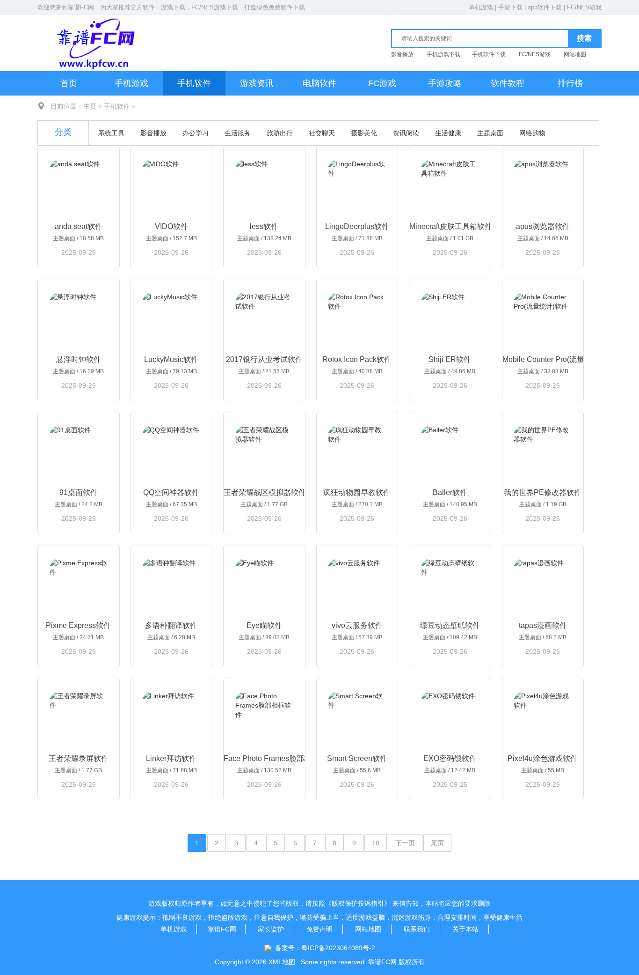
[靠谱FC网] (93, 43)
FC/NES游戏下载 (214, 7)
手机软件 (194, 83)
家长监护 (271, 929)
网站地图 (575, 54)
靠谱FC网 (81, 7)
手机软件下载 (489, 54)
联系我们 (417, 929)
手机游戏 (131, 83)
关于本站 (465, 929)
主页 (89, 106)
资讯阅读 (406, 133)
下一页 (405, 843)
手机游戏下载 (443, 54)
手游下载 (510, 7)
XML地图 (282, 962)
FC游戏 (382, 83)
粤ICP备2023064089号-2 (338, 948)
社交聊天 (322, 133)
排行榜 (570, 83)
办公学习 (195, 133)
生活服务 (238, 133)
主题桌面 (490, 133)
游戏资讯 (257, 83)
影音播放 (402, 54)
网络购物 (532, 133)
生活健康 (448, 133)
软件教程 (507, 83)
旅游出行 (280, 133)
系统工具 (111, 133)
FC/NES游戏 (584, 7)
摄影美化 (364, 133)
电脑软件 (319, 83)
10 (375, 843)
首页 (68, 83)
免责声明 (319, 929)
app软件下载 (545, 7)
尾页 (437, 843)
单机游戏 (481, 7)
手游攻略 (445, 83)
